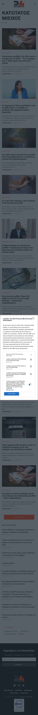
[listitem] (19, 354)
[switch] (30, 359)
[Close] (34, 319)
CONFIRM (11, 394)
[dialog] (19, 357)
